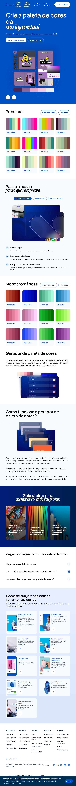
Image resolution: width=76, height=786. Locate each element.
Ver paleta (11, 132)
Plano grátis (9, 744)
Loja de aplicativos (24, 741)
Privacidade (32, 764)
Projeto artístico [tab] (55, 198)
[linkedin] (65, 765)
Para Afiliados (48, 737)
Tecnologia (47, 741)
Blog (33, 734)
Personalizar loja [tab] (40, 198)
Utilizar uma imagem (18, 4)
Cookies (17, 784)
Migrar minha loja (11, 741)
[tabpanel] (38, 238)
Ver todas (64, 113)
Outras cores (36, 4)
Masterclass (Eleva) (37, 743)
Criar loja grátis (62, 4)
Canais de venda (24, 737)
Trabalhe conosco (62, 737)
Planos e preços (11, 737)
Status (59, 746)
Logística (47, 744)
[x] (61, 765)
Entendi (68, 781)
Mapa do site (10, 766)
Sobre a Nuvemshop (63, 734)
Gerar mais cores (48, 113)
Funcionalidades (24, 734)
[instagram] (54, 765)
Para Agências (48, 734)
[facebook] (69, 765)
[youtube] (58, 765)
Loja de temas (23, 744)
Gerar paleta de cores (16, 40)
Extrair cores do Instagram (27, 4)
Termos (25, 764)
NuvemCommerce (37, 746)
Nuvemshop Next (11, 748)
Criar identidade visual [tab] (22, 198)
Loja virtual (9, 734)
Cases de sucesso (62, 750)
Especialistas (23, 748)
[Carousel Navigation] (38, 97)
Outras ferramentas (47, 4)
